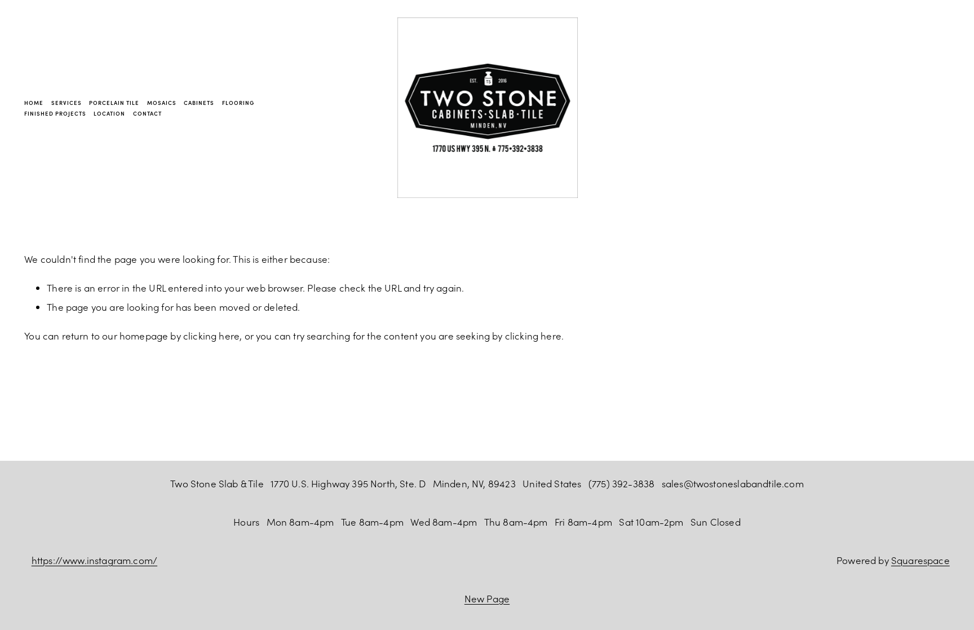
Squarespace (920, 560)
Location (109, 113)
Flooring (238, 103)
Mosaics (161, 103)
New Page (487, 598)
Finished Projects (55, 113)
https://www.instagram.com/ (94, 560)
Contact (147, 113)
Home (33, 103)
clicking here (211, 335)
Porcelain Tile (114, 103)
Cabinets (199, 103)
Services (66, 103)
